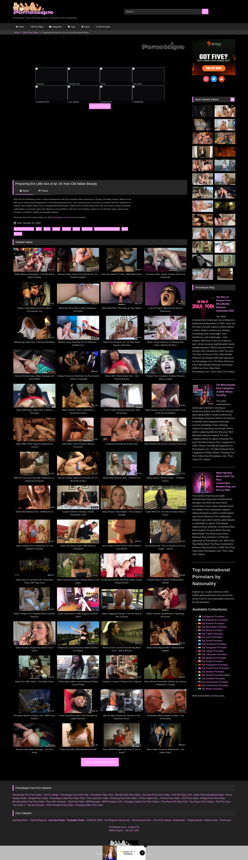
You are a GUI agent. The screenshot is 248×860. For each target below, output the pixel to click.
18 (40, 229)
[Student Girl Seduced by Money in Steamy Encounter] (202, 220)
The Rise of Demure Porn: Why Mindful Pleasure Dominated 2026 (225, 304)
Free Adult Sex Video (97, 798)
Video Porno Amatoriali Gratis (209, 795)
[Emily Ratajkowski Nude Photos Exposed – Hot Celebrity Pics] (225, 274)
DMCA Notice (116, 830)
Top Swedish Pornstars (213, 678)
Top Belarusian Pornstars (214, 627)
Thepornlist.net (194, 820)
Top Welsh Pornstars (212, 689)
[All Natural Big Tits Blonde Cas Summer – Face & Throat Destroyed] (202, 274)
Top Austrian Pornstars (213, 623)
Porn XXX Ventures (56, 801)
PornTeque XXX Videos (202, 801)
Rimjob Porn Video (38, 798)
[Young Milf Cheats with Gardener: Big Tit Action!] (202, 192)
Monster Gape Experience (108, 229)
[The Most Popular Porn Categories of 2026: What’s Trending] (203, 404)
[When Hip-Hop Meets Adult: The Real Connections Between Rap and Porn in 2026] (203, 492)
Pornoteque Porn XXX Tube (74, 795)
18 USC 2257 (132, 830)
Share (44, 191)
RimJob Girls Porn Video (127, 795)
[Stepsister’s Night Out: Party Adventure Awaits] (202, 138)
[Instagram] (206, 79)
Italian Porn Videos (31, 32)
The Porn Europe (36, 805)
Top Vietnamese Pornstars (215, 685)
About (25, 191)
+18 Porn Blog (36, 27)
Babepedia (179, 820)
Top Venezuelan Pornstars (215, 682)
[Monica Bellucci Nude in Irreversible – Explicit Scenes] (225, 152)
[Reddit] (221, 79)
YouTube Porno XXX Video (156, 795)
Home (21, 27)
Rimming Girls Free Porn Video (28, 801)
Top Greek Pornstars (212, 640)
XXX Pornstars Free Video (59, 805)
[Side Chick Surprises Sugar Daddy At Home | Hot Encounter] (225, 179)
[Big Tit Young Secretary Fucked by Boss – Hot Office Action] (202, 152)
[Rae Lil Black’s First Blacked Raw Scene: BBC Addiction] (225, 233)
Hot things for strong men (117, 820)
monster (88, 229)
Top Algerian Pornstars (213, 616)
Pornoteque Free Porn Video (27, 795)
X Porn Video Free (148, 798)
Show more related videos (100, 762)
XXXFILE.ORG (94, 820)
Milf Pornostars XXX (112, 801)
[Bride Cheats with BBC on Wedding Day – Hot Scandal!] (225, 260)
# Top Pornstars (103, 27)
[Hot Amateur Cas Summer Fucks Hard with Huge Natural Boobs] (225, 125)
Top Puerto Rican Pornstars (215, 668)
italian (67, 229)
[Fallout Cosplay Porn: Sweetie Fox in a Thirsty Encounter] (225, 138)
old (126, 229)
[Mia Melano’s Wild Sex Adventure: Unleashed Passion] (202, 206)
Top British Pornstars (212, 630)
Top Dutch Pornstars (212, 637)
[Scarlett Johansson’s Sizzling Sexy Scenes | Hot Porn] (202, 111)
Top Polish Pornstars (212, 661)
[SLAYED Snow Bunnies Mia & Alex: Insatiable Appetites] (225, 247)
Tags (73, 27)
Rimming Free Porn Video (123, 798)
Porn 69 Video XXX (182, 795)
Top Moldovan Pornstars (214, 658)
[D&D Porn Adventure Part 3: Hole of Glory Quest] (202, 247)
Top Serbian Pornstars (213, 671)
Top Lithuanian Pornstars (214, 654)
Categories (57, 27)
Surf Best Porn (20, 820)
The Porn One (223, 801)
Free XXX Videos (162, 820)
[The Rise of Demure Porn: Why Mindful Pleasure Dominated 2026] (203, 317)
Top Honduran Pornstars (214, 644)
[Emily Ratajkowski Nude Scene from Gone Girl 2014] (225, 206)
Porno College (51, 795)
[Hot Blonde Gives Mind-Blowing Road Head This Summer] (225, 192)
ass (48, 229)
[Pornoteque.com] (33, 9)
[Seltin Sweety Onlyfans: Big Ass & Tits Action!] (225, 111)
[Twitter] (214, 79)
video (19, 234)
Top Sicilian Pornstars (213, 675)
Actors (87, 27)
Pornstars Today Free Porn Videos (141, 801)
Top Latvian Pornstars (213, 651)
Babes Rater (211, 820)
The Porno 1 (19, 805)
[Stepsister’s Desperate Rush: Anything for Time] (202, 179)
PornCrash (225, 820)
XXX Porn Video (190, 798)
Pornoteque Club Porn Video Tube (67, 798)
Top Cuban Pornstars (212, 634)
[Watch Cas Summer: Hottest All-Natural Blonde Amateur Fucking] (202, 233)
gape (57, 229)
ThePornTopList (38, 820)
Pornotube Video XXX (102, 795)
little (77, 229)
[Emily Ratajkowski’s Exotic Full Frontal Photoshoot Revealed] (202, 260)
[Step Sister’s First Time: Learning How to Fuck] (202, 165)
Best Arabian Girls (141, 820)
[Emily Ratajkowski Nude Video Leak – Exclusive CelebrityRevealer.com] (202, 125)
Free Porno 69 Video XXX (174, 801)
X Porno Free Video (170, 798)
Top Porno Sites (76, 801)
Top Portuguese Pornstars (215, 665)
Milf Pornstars (93, 801)
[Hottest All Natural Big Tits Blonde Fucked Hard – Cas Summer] (225, 220)
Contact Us (133, 827)
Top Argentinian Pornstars (215, 620)
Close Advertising (100, 106)
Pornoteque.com (59, 217)
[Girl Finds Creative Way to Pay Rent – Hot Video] (225, 165)
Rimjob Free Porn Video (212, 798)
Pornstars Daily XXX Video (89, 805)
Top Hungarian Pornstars (214, 647)
